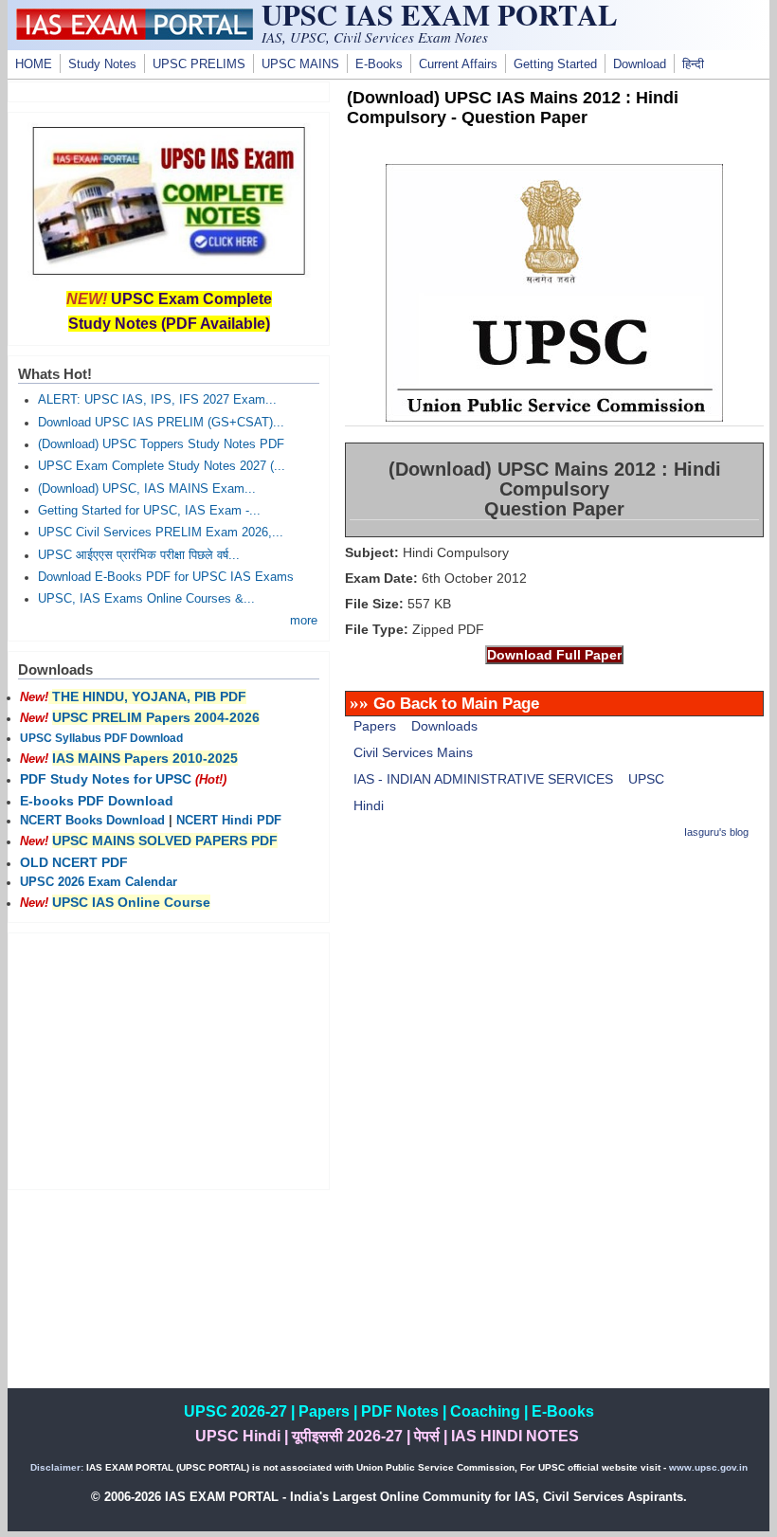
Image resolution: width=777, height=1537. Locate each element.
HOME (33, 64)
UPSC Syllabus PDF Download (101, 738)
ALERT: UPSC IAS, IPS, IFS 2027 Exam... (157, 400)
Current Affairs (458, 64)
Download (639, 64)
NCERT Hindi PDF (228, 820)
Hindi (368, 805)
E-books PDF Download (96, 800)
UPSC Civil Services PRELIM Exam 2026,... (160, 532)
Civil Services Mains (413, 752)
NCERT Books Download (92, 820)
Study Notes (102, 64)
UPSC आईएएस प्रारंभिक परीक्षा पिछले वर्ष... (139, 555)
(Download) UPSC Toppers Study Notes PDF (161, 444)
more (303, 620)
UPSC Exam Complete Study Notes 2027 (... (161, 466)
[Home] (134, 35)
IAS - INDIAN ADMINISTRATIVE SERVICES (483, 779)
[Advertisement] (554, 990)
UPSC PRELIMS (199, 64)
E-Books (379, 64)
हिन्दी (693, 64)
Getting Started (555, 64)
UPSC (646, 779)
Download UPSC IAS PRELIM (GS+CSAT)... (161, 422)
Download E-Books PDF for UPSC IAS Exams (166, 577)
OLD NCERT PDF (74, 862)
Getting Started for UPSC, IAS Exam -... (149, 510)
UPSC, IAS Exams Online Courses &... (146, 599)
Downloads (444, 725)
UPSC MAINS (300, 64)
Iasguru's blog (716, 832)
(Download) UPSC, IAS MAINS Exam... (147, 489)
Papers (374, 725)
